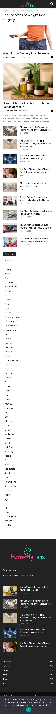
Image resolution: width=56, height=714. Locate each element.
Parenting (9, 451)
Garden (8, 382)
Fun (6, 364)
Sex (6, 477)
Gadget (8, 369)
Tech (7, 503)
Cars (7, 304)
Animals (8, 260)
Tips (6, 507)
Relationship (10, 473)
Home (5, 11)
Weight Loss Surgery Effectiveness (26, 53)
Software (9, 490)
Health (8, 390)
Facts (7, 334)
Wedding (9, 525)
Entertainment (11, 325)
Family (8, 338)
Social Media (10, 486)
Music (7, 442)
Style (7, 499)
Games (8, 377)
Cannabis (9, 291)
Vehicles (8, 520)
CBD (7, 308)
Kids (6, 412)
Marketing (9, 434)
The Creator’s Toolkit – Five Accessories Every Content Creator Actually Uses (35, 144)
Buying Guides (11, 286)
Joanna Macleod (10, 111)
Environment (10, 330)
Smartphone (10, 481)
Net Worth (9, 447)
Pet (6, 460)
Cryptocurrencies (12, 317)
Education (9, 321)
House (8, 395)
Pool (7, 464)
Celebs (8, 312)
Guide (7, 386)
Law (6, 416)
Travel (7, 512)
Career (8, 299)
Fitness (8, 356)
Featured (9, 347)
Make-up (9, 429)
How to (8, 399)
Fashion (8, 343)
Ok (28, 710)
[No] (52, 704)
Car (6, 295)
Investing (9, 408)
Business (9, 282)
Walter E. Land (9, 57)
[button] (4, 4)
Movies (8, 438)
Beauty (8, 269)
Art (6, 265)
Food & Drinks (11, 360)
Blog (7, 278)
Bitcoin (8, 273)
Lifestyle (8, 421)
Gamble (8, 373)
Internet (8, 403)
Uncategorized (11, 516)
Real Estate (10, 468)
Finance (8, 351)
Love (7, 425)
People (8, 455)
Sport (7, 494)
